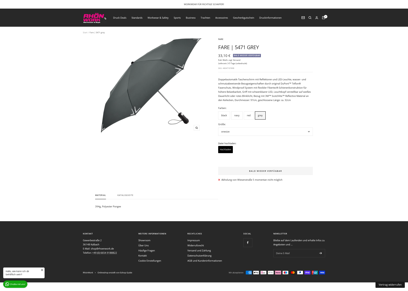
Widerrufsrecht (195, 245)
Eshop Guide (126, 272)
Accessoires (221, 17)
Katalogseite (125, 195)
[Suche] (310, 17)
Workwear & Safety (158, 17)
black (224, 115)
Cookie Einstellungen (149, 260)
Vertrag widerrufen (390, 284)
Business (191, 17)
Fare (220, 39)
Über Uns (143, 245)
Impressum (193, 240)
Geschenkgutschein (243, 17)
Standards (136, 17)
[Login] (316, 17)
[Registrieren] (320, 253)
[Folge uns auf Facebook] (247, 242)
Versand (236, 60)
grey (260, 115)
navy (237, 115)
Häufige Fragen (146, 250)
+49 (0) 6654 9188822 (104, 252)
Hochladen (225, 149)
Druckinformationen (270, 17)
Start (85, 32)
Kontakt (142, 255)
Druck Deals (119, 17)
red (249, 115)
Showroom (144, 240)
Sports (177, 17)
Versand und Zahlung (199, 250)
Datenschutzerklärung (199, 255)
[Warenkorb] (323, 17)
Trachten (205, 17)
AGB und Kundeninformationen (204, 260)
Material (100, 195)
